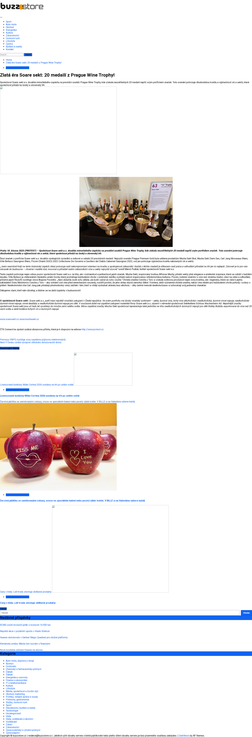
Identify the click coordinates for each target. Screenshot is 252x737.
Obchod (10, 27)
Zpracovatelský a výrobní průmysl (23, 730)
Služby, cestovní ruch (16, 702)
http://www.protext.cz (93, 329)
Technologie (12, 710)
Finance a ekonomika (16, 680)
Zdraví (9, 724)
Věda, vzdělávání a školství (19, 719)
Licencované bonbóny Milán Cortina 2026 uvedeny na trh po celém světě (36, 384)
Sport (8, 21)
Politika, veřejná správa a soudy (22, 696)
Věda (8, 716)
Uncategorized (13, 713)
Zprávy (9, 43)
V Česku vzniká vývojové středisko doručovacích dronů (30, 342)
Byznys (9, 663)
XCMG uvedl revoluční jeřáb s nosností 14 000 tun (25, 625)
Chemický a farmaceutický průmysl (23, 669)
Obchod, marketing (15, 694)
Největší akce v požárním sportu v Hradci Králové (25, 631)
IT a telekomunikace (16, 683)
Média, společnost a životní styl (22, 691)
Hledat (3, 608)
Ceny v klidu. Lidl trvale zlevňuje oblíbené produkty (25, 591)
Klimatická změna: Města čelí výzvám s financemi (25, 643)
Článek (9, 671)
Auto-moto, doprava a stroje (20, 660)
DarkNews (184, 735)
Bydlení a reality (14, 46)
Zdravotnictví (12, 35)
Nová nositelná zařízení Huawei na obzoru (21, 650)
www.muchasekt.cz (29, 319)
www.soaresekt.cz (9, 319)
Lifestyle (10, 41)
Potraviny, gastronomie (17, 67)
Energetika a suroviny (17, 677)
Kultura (9, 32)
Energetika (11, 30)
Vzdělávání (11, 721)
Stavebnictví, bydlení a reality (20, 708)
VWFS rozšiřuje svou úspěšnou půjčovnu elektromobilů (33, 339)
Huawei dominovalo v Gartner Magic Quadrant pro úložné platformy (34, 637)
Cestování (11, 666)
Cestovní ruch (13, 38)
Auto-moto (11, 24)
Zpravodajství (13, 732)
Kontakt (10, 49)
